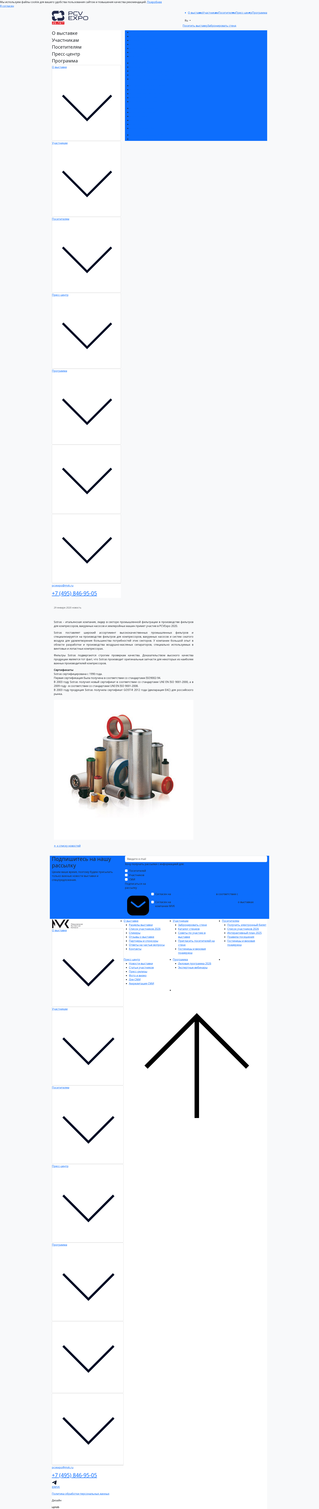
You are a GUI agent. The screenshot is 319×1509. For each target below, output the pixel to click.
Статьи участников (142, 112)
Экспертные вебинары (145, 139)
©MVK (56, 1487)
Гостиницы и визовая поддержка (151, 79)
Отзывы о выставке (143, 44)
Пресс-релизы (139, 116)
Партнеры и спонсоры (145, 48)
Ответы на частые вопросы (148, 52)
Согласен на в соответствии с (204, 896)
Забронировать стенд (144, 63)
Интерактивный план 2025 (147, 93)
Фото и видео (139, 120)
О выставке (59, 67)
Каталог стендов (141, 67)
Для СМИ (136, 124)
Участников (136, 875)
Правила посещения (143, 97)
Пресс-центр (60, 295)
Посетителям (60, 219)
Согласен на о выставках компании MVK (204, 904)
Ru (187, 20)
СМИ (132, 879)
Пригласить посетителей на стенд (152, 75)
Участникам (60, 143)
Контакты (136, 56)
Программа (59, 371)
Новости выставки (142, 108)
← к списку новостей (67, 846)
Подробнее (154, 2)
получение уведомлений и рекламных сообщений (204, 902)
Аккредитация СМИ (142, 128)
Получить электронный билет (149, 85)
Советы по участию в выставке (150, 71)
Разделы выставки (142, 32)
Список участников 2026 (146, 36)
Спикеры (136, 40)
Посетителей (137, 871)
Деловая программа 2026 (146, 135)
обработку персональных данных (193, 894)
